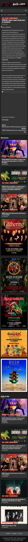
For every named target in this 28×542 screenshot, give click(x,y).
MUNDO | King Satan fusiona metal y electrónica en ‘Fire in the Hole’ (13, 214)
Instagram (14, 533)
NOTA (8, 156)
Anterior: (14, 126)
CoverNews (13, 539)
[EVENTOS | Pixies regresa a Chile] (14, 515)
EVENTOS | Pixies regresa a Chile (9, 525)
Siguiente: (14, 130)
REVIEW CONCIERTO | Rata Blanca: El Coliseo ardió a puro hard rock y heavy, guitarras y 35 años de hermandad (14, 161)
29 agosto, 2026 (5, 164)
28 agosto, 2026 (5, 191)
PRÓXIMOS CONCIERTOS (14, 18)
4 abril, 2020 (5, 24)
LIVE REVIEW (4, 156)
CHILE (3, 18)
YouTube (20, 533)
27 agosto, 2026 (5, 216)
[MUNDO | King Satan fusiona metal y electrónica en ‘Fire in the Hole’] (14, 202)
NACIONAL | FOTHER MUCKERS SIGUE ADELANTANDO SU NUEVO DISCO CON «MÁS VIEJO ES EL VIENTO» (13, 500)
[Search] (26, 10)
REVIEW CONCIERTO (18, 156)
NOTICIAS (6, 18)
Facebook (8, 533)
